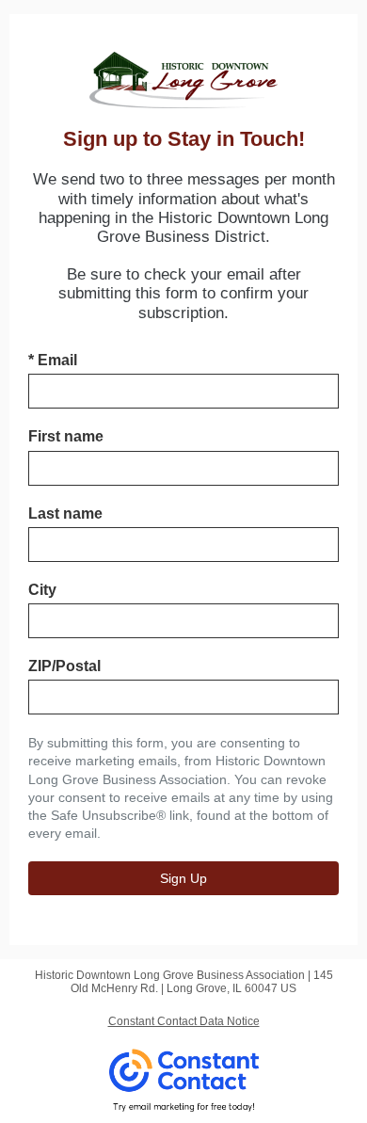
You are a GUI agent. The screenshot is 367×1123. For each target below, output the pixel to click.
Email (52, 360)
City (42, 590)
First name (66, 436)
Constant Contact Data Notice (184, 1021)
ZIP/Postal (64, 666)
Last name (65, 513)
